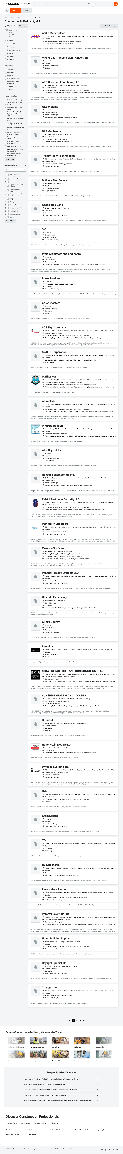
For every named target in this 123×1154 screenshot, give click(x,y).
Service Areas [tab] (54, 1123)
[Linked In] (102, 1150)
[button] (5, 44)
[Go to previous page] (58, 1020)
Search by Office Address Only (12, 33)
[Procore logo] (12, 4)
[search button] (116, 4)
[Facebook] (105, 1150)
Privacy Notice (35, 1149)
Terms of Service (45, 1149)
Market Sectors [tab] (25, 1123)
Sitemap (72, 1149)
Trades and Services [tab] (40, 1123)
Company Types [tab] (12, 1123)
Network (25, 4)
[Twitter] (109, 1150)
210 (84, 1020)
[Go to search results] (24, 170)
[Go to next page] (88, 1020)
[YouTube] (117, 1150)
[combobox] (101, 3)
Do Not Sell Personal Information (60, 1149)
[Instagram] (113, 1150)
